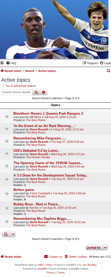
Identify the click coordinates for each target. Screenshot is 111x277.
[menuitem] (11, 63)
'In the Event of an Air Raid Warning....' (44, 126)
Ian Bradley (90, 264)
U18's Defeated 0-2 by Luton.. (36, 151)
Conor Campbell (40, 193)
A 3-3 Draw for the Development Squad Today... (51, 175)
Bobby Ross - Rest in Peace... (37, 204)
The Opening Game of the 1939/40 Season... (48, 163)
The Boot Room (35, 120)
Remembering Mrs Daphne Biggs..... (42, 219)
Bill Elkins (35, 117)
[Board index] (79, 52)
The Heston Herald (38, 157)
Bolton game (23, 190)
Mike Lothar (45, 264)
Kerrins (34, 207)
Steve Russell (39, 129)
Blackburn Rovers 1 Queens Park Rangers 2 (48, 113)
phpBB (42, 268)
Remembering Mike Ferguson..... (39, 138)
